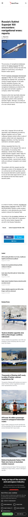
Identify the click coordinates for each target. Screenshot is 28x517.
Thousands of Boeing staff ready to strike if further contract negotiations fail (14, 377)
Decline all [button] (20, 514)
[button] (2, 3)
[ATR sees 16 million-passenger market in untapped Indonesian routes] (14, 402)
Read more (14, 498)
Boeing (4, 140)
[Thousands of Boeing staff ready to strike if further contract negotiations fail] (14, 360)
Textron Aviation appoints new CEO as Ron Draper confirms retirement (13, 335)
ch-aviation (15, 216)
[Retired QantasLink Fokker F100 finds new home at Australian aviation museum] (14, 444)
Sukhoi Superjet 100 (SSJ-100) (16, 227)
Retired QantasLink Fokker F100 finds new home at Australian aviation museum (13, 462)
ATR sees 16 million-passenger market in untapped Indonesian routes (13, 419)
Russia (4, 227)
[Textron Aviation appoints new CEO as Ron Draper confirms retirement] (14, 317)
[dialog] (14, 503)
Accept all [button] (7, 514)
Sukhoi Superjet (13, 66)
